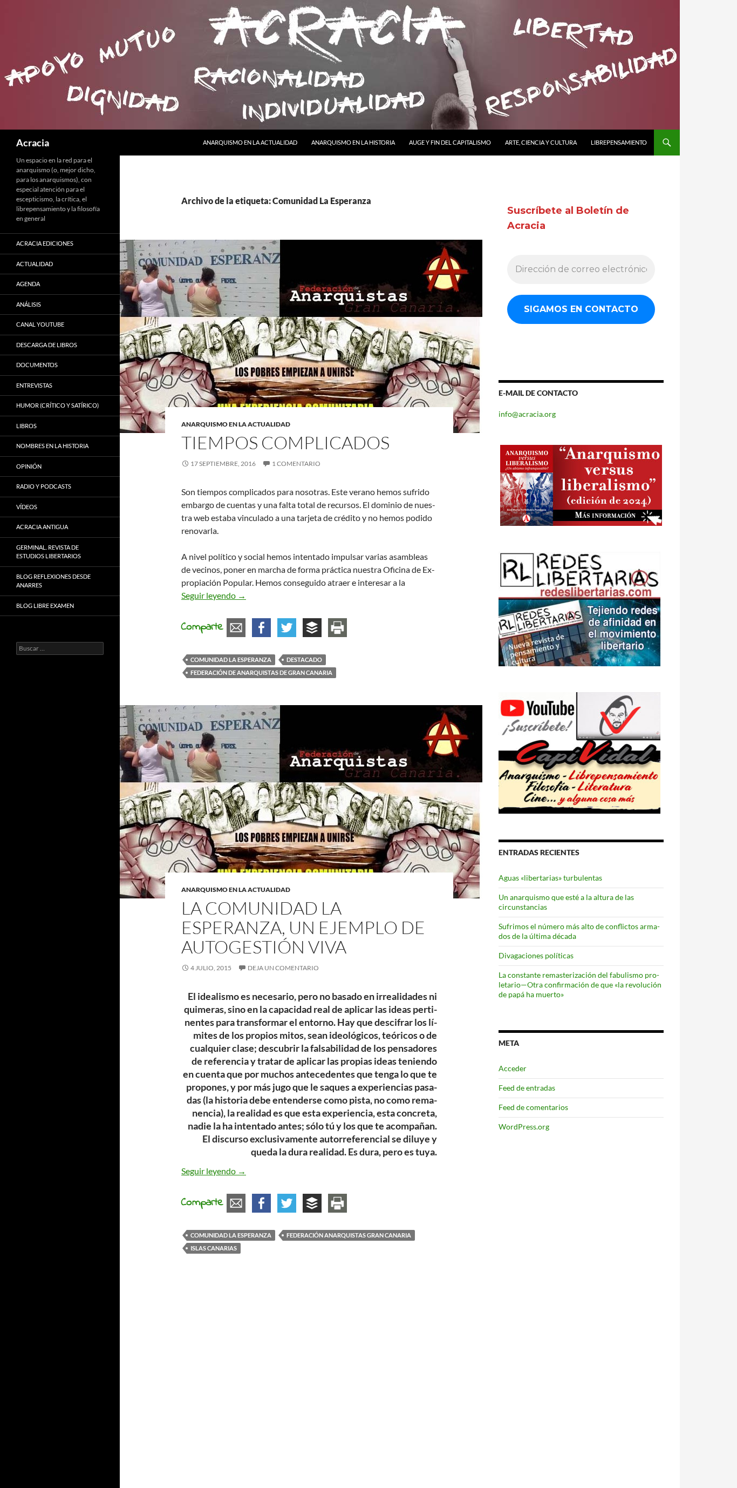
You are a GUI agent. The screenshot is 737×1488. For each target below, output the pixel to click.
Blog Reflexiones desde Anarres (53, 581)
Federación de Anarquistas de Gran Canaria (261, 672)
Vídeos (26, 506)
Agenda (28, 283)
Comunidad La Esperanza (230, 659)
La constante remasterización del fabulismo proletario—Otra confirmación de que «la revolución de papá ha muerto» (580, 984)
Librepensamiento (619, 142)
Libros (26, 425)
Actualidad (34, 263)
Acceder (513, 1068)
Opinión (29, 466)
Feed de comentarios (533, 1107)
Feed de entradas (527, 1087)
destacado (304, 659)
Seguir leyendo (213, 595)
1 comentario (296, 463)
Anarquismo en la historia (353, 142)
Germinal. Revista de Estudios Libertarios (48, 552)
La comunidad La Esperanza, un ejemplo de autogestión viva (303, 927)
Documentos (37, 364)
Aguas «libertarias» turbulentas (550, 877)
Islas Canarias (213, 1248)
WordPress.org (524, 1126)
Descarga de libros (46, 344)
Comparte (202, 627)
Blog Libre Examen (45, 605)
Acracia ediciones (44, 243)
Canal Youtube (40, 324)
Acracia (32, 142)
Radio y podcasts (43, 486)
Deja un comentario (283, 968)
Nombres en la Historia (52, 445)
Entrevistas (34, 385)
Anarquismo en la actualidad (250, 142)
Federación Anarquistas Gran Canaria (348, 1235)
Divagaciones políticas (536, 955)
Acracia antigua (42, 526)
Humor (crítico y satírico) (57, 405)
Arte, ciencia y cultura (541, 142)
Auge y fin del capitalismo (450, 142)
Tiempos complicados (285, 442)
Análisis (28, 304)
